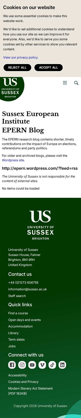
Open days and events (24, 320)
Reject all (17, 67)
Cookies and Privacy (23, 382)
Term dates (16, 339)
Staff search (17, 296)
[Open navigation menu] (65, 83)
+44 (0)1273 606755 (23, 282)
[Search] (76, 86)
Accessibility (17, 375)
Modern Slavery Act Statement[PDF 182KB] (30, 390)
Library (13, 333)
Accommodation (20, 326)
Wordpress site (13, 160)
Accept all (48, 67)
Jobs (12, 346)
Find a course (18, 313)
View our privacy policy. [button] (20, 57)
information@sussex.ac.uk (27, 289)
